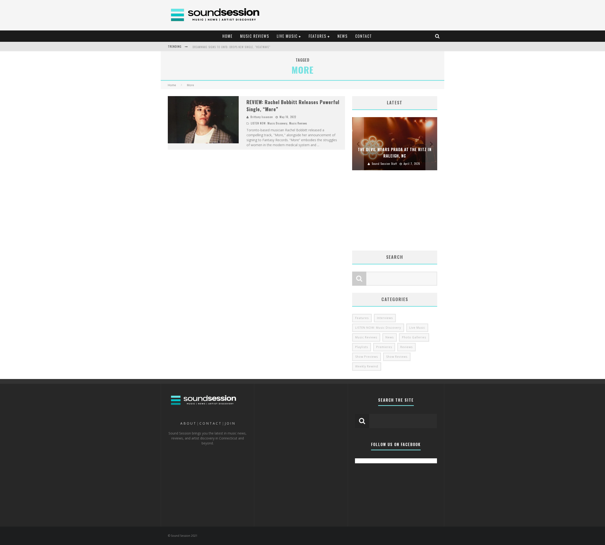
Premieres (384, 347)
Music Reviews (298, 123)
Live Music (417, 328)
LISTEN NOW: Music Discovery (269, 123)
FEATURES (317, 36)
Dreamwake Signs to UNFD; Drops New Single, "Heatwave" (231, 47)
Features (362, 318)
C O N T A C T (210, 423)
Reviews (406, 347)
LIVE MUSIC (287, 36)
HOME (227, 36)
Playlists (361, 347)
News (389, 337)
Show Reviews (396, 357)
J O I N (230, 423)
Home (172, 85)
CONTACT (363, 36)
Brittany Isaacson (262, 117)
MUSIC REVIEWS (254, 36)
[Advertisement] (356, 13)
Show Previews (366, 357)
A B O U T (188, 423)
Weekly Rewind (366, 366)
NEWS (342, 36)
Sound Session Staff (384, 164)
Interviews (385, 318)
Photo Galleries (414, 337)
